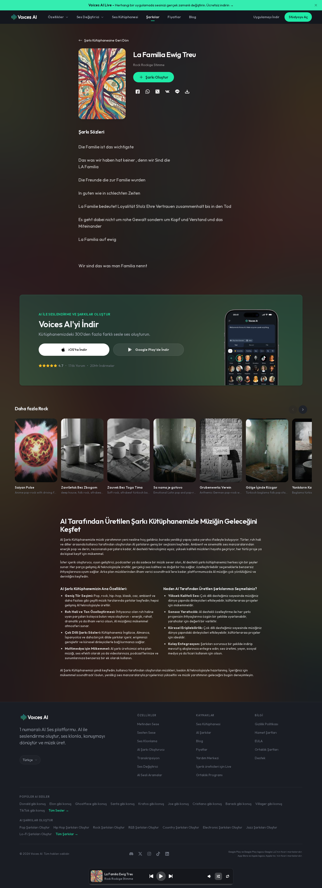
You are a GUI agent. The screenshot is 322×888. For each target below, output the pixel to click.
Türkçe (28, 760)
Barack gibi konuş (239, 804)
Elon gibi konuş (60, 804)
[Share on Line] (177, 91)
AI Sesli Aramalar (149, 775)
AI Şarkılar (203, 732)
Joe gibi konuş (178, 804)
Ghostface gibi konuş (91, 804)
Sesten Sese (146, 732)
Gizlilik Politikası (266, 724)
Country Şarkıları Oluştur (181, 827)
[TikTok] (158, 854)
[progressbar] (161, 884)
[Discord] (131, 854)
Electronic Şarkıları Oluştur (222, 827)
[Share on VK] (167, 91)
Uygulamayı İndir (266, 17)
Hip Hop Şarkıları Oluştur (71, 827)
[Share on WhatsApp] (147, 91)
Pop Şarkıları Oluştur (35, 827)
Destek (260, 758)
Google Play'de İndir (152, 349)
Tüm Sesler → (59, 810)
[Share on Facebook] (137, 91)
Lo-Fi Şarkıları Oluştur (36, 834)
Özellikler (56, 17)
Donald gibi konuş (33, 804)
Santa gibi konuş (123, 804)
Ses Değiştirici (88, 17)
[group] (161, 884)
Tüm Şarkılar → (67, 834)
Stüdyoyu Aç (298, 17)
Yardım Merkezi (207, 758)
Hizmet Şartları (266, 732)
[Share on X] (157, 91)
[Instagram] (149, 854)
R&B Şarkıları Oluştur (143, 827)
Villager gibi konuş (268, 804)
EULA (259, 741)
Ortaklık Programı (209, 775)
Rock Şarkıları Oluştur (109, 827)
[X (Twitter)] (140, 854)
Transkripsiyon (148, 758)
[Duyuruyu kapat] (316, 5)
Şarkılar (153, 17)
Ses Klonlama (147, 741)
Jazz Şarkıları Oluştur (261, 827)
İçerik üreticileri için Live (213, 766)
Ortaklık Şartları (266, 749)
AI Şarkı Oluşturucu (151, 749)
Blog (192, 17)
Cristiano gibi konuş (207, 804)
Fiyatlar (174, 17)
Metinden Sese (148, 724)
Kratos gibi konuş (151, 804)
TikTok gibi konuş (32, 810)
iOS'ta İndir (77, 349)
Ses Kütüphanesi (125, 17)
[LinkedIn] (167, 854)
